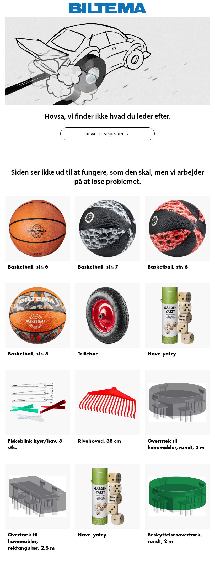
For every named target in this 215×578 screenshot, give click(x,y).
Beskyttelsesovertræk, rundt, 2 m (175, 538)
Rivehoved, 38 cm (99, 440)
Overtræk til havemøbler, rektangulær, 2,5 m (31, 541)
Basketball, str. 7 (98, 266)
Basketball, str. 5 (168, 266)
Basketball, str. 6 (28, 266)
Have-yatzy (162, 353)
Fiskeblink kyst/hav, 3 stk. (35, 444)
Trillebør (88, 353)
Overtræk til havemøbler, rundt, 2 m (176, 444)
